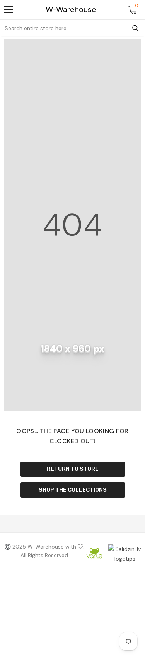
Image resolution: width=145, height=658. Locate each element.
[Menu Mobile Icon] (8, 9)
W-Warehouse (71, 9)
